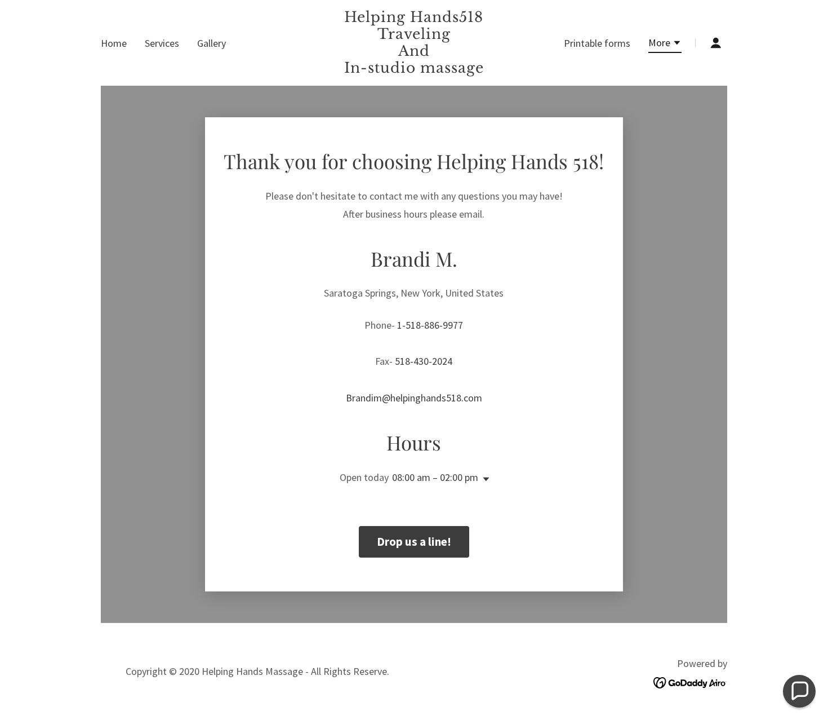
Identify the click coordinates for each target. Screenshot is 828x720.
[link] (414, 69)
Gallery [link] (211, 43)
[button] (665, 44)
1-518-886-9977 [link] (430, 325)
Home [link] (114, 43)
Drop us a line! (414, 541)
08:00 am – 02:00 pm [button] (435, 477)
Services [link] (162, 43)
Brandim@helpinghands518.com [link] (414, 397)
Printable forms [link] (597, 43)
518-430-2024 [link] (423, 361)
